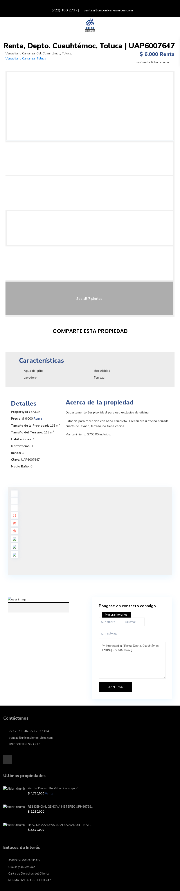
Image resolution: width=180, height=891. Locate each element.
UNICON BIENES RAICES (25, 744)
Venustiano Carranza (20, 58)
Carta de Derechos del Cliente (29, 874)
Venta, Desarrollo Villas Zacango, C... (54, 788)
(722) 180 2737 (64, 10)
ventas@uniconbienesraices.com (108, 10)
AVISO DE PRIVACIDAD (24, 860)
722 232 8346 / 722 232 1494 (29, 731)
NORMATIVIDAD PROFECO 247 (29, 880)
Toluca (41, 58)
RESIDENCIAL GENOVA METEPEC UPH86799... (60, 807)
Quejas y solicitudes (21, 867)
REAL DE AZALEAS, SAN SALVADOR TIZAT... (60, 825)
